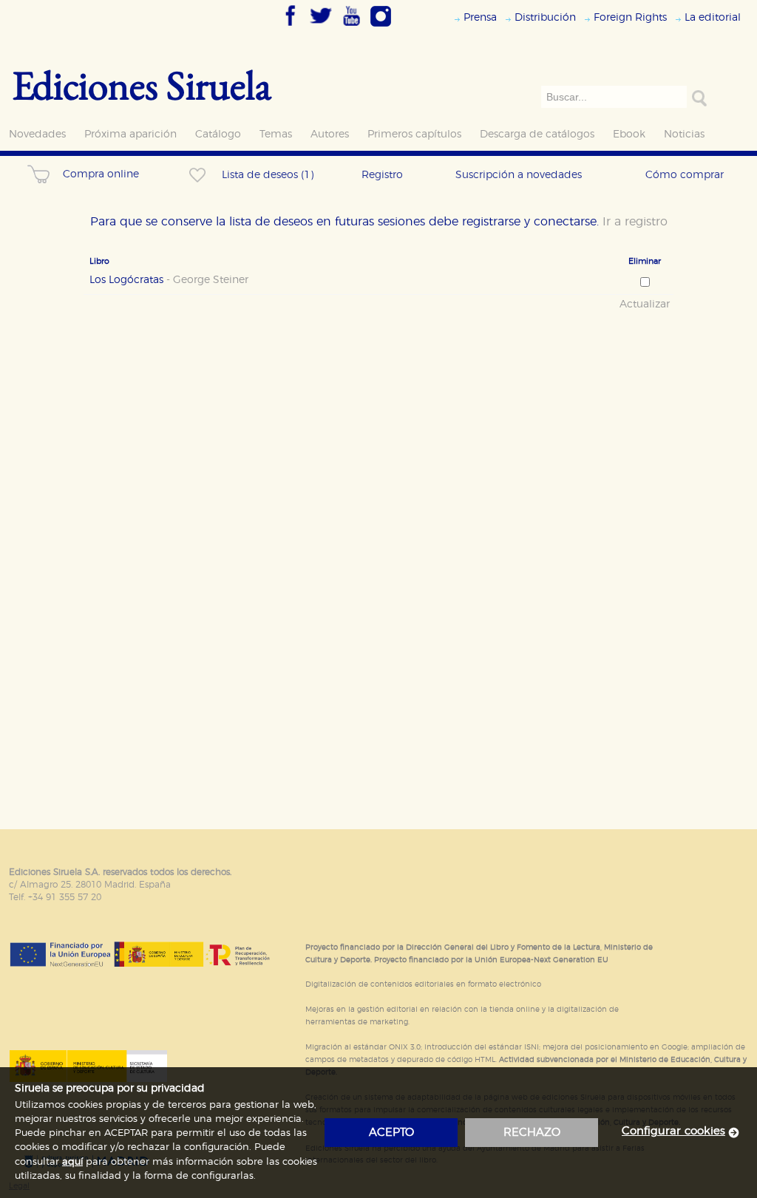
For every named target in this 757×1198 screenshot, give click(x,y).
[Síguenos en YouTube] (351, 27)
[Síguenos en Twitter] (321, 27)
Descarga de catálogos (537, 134)
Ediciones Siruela (142, 84)
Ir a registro (635, 222)
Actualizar (644, 304)
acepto (391, 1132)
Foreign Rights (630, 17)
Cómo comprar (684, 174)
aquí (72, 1162)
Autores (329, 134)
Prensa (480, 17)
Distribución (545, 17)
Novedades (37, 134)
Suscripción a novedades (518, 174)
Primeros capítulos (414, 134)
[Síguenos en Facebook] (290, 27)
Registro (382, 174)
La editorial (713, 17)
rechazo (531, 1132)
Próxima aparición (130, 134)
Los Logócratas (168, 280)
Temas (275, 134)
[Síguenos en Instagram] (380, 27)
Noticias (684, 134)
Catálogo (218, 134)
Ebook (629, 134)
